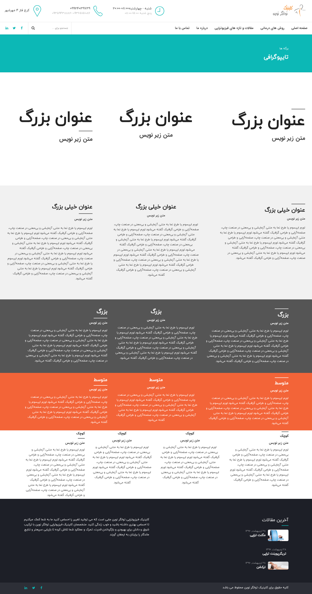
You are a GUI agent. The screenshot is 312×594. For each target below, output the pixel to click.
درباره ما (202, 28)
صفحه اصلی (299, 28)
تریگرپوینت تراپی (274, 554)
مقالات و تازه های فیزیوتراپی (234, 28)
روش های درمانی (272, 28)
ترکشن (261, 567)
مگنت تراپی (258, 535)
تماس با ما (182, 28)
